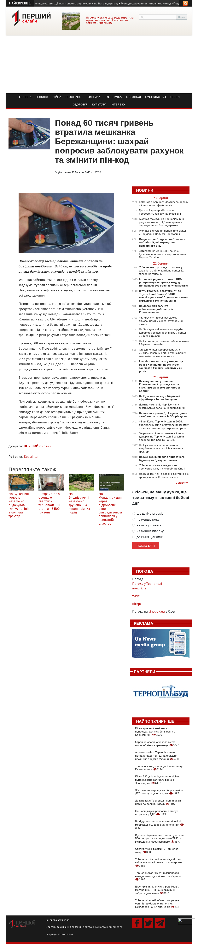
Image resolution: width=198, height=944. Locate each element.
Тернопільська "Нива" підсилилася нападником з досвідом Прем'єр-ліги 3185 (158, 876)
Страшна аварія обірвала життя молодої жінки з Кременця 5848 (157, 743)
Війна (56, 97)
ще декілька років (150, 514)
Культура (99, 104)
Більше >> (182, 482)
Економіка (113, 97)
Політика (93, 97)
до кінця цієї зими (150, 537)
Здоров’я (80, 104)
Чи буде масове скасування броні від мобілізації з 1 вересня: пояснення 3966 (158, 824)
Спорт (175, 97)
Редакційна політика (59, 934)
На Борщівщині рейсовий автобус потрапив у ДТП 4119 (156, 812)
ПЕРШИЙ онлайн (38, 446)
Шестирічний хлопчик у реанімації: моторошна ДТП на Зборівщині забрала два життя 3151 (157, 890)
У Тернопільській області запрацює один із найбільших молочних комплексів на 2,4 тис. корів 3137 (158, 903)
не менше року (148, 520)
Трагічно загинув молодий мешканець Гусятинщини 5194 (159, 767)
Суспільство (155, 97)
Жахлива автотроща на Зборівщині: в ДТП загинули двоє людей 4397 (159, 792)
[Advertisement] (99, 64)
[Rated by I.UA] (186, 921)
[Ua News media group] (161, 645)
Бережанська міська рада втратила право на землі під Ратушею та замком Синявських (110, 20)
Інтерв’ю (118, 104)
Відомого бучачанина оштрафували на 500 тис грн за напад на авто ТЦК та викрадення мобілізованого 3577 (159, 838)
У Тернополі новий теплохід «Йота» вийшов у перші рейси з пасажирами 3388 (158, 862)
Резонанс (73, 97)
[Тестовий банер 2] (161, 694)
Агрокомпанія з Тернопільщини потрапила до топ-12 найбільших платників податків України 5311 (157, 755)
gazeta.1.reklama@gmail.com (102, 926)
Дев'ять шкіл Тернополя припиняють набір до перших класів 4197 (158, 802)
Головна (24, 97)
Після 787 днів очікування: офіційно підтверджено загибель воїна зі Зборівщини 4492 (157, 780)
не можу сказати (149, 525)
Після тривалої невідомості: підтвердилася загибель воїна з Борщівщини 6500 (155, 731)
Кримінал (133, 97)
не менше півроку (150, 531)
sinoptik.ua (156, 611)
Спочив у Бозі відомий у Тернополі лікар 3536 (157, 850)
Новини (42, 97)
